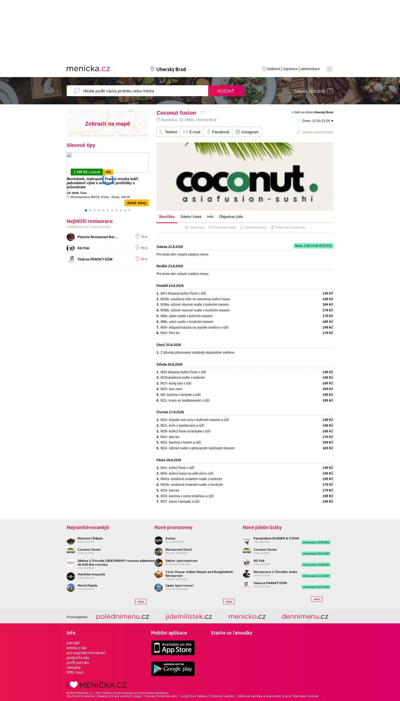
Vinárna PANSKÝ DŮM (95, 259)
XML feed (75, 672)
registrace (290, 69)
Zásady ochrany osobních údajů (119, 696)
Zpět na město (313, 112)
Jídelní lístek (191, 216)
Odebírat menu (256, 227)
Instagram (250, 132)
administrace (310, 69)
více (141, 601)
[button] (86, 210)
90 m (144, 259)
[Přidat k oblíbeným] (203, 113)
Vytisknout (197, 227)
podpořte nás (78, 658)
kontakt (73, 643)
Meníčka (167, 216)
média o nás (77, 648)
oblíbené (273, 69)
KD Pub (83, 248)
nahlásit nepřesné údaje (317, 132)
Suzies (170, 538)
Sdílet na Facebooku (290, 227)
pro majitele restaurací (86, 653)
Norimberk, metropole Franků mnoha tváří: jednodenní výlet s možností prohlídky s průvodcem (103, 183)
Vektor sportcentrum (181, 561)
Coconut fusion (89, 549)
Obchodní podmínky (81, 696)
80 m (144, 248)
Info (210, 216)
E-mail (194, 132)
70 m (144, 236)
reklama (74, 667)
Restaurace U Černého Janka (275, 572)
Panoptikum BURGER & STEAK (276, 538)
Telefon (171, 132)
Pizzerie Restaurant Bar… (98, 237)
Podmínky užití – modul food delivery (182, 696)
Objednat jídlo (231, 216)
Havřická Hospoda (91, 574)
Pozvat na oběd (224, 227)
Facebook (220, 132)
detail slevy (136, 203)
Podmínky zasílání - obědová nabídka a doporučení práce (250, 696)
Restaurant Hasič (178, 549)
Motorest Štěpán (90, 538)
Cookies (149, 696)
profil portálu (78, 662)
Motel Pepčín (87, 585)
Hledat (226, 91)
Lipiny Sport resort (179, 585)
